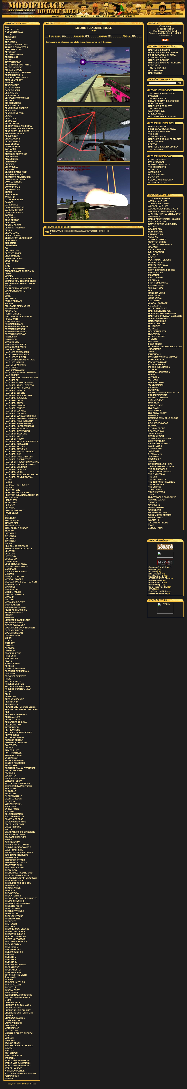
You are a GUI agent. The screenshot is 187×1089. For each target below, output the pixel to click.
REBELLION (10, 697)
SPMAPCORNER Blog (160, 578)
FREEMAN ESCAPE (14, 324)
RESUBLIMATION (13, 725)
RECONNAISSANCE (14, 699)
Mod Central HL (157, 576)
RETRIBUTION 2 (12, 730)
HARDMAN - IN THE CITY (17, 485)
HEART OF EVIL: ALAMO (17, 492)
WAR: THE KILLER (13, 1055)
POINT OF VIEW (12, 663)
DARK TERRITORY (14, 210)
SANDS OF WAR (156, 436)
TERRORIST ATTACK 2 (16, 862)
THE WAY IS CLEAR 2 (15, 934)
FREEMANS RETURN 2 (15, 332)
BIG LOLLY (10, 100)
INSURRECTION (12, 526)
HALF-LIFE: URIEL (14, 472)
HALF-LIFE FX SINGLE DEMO (19, 383)
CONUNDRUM (11, 184)
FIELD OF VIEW (155, 278)
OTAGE (8, 640)
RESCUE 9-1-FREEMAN (16, 714)
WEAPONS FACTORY (158, 512)
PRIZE (8, 679)
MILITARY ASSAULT (157, 362)
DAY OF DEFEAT (156, 162)
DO (6, 248)
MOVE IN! (152, 369)
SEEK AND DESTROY (15, 778)
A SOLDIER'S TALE (14, 32)
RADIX (8, 691)
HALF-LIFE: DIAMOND (15, 406)
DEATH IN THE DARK (15, 228)
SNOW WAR (154, 451)
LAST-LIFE (10, 554)
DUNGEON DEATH (13, 258)
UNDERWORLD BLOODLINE (162, 497)
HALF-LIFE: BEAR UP (15, 390)
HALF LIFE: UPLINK (14, 362)
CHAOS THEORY (13, 151)
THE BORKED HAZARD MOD (19, 873)
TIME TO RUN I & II (14, 952)
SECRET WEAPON (13, 771)
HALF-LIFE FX (11, 380)
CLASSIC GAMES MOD (16, 172)
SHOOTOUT (10, 791)
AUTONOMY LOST (14, 80)
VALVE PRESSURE (13, 1023)
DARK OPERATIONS (14, 207)
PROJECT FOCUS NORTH (17, 686)
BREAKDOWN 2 (12, 141)
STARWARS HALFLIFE (15, 837)
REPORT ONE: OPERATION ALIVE (21, 709)
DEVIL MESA (11, 240)
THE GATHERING (156, 474)
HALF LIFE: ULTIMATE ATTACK (20, 360)
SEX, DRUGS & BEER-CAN (17, 783)
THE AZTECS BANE (14, 868)
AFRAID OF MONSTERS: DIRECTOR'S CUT (16, 48)
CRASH (8, 192)
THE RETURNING (13, 919)
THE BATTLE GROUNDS (160, 472)
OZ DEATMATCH (156, 385)
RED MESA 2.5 (11, 702)
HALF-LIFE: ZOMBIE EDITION (19, 477)
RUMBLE (9, 748)
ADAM (8, 39)
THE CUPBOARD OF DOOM (18, 883)
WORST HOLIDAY (13, 1068)
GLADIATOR (154, 301)
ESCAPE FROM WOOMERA (18, 288)
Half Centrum (156, 574)
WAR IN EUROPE (156, 507)
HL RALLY (153, 169)
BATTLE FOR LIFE (157, 221)
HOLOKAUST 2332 (157, 331)
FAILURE (9, 303)
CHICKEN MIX (11, 157)
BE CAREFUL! (11, 93)
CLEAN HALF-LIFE (14, 174)
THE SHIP (152, 477)
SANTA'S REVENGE (14, 760)
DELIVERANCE (12, 233)
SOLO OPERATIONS (14, 817)
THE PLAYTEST (12, 914)
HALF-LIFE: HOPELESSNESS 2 (19, 426)
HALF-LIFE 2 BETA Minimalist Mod (21, 377)
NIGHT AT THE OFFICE (16, 610)
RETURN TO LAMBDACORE (18, 732)
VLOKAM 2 (10, 1040)
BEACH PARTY (12, 95)
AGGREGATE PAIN (14, 54)
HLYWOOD (10, 508)
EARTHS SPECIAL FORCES (161, 270)
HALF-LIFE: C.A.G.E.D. (16, 398)
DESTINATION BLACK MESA (18, 238)
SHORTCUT (10, 794)
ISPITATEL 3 (10, 538)
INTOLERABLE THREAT (16, 528)
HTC (7, 515)
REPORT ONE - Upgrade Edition (20, 707)
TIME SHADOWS (12, 949)
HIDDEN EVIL (11, 500)
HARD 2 (8, 482)
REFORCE (153, 415)
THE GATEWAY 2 (13, 896)
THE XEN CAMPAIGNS (15, 936)
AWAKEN (9, 82)
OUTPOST (10, 643)
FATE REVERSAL (13, 309)
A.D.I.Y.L (9, 34)
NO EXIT (9, 615)
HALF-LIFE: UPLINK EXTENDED (20, 464)
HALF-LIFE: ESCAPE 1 (15, 411)
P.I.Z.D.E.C (10, 648)
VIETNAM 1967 (12, 1028)
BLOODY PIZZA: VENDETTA (18, 126)
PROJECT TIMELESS (158, 398)
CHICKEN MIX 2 (12, 159)
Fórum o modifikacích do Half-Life (165, 33)
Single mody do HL (159, 587)
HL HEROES (154, 326)
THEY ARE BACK (13, 944)
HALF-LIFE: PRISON (14, 439)
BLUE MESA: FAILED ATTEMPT (20, 128)
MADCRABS (10, 569)
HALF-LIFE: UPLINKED (16, 467)
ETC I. (7, 293)
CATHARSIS (10, 149)
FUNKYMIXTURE (156, 285)
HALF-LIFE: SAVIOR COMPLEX (20, 452)
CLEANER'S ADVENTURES (17, 177)
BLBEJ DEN (10, 118)
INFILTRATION (12, 520)
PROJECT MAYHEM (157, 395)
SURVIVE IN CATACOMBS (17, 845)
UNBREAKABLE (12, 1002)
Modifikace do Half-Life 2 (165, 31)
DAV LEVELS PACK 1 (15, 212)
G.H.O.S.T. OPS (155, 288)
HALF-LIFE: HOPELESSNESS (19, 423)
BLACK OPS (11, 111)
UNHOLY (9, 1015)
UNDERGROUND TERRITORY (19, 1013)
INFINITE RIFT (11, 523)
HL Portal (154, 571)
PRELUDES (10, 674)
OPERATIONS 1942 (14, 633)
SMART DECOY (12, 806)
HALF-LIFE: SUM (13, 454)
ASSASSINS (154, 216)
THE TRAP (10, 926)
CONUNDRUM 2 (12, 187)
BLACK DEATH (12, 105)
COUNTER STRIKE (157, 159)
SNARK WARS (155, 446)
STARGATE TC (155, 454)
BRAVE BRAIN (11, 136)
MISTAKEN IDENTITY (15, 602)
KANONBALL (154, 354)
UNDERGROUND (13, 1008)
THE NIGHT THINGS (14, 911)
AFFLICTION (11, 42)
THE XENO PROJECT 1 (16, 939)
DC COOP (153, 255)
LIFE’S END (10, 556)
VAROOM (152, 502)
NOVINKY (56, 16)
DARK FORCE (11, 205)
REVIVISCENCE (12, 735)
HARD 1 (8, 480)
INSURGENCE (155, 344)
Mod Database (157, 580)
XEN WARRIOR (12, 1076)
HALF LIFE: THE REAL (15, 357)
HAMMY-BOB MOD (157, 321)
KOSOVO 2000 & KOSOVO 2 (18, 549)
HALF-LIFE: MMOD (14, 436)
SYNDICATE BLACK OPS (160, 464)
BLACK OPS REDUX (14, 113)
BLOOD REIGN (12, 123)
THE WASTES (154, 487)
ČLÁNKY (97, 16)
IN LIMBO (152, 339)
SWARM (152, 461)
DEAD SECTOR (12, 220)
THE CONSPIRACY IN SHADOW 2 (21, 878)
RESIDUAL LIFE (12, 717)
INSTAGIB (153, 341)
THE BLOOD (11, 870)
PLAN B (8, 661)
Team (34, 1084)
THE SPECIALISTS (157, 98)
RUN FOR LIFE (12, 750)
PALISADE (153, 387)
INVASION (9, 531)
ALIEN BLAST (11, 57)
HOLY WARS (154, 334)
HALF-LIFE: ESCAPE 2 (15, 413)
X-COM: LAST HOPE (158, 523)
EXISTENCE (153, 275)
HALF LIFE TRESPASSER (17, 352)
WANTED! (9, 1050)
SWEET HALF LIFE (14, 850)
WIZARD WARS (155, 518)
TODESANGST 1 (12, 967)
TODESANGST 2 (12, 970)
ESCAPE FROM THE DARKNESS (20, 281)
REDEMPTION (11, 704)
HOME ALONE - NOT (15, 510)
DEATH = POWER (13, 225)
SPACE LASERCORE (14, 824)
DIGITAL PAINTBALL (158, 265)
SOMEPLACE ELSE (14, 819)
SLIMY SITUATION (13, 804)
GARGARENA (155, 298)
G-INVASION (11, 339)
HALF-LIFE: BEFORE (15, 393)
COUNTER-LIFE (12, 189)
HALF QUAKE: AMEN (15, 370)
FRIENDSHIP (11, 337)
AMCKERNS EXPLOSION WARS (163, 209)
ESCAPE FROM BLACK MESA (19, 278)
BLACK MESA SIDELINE (16, 108)
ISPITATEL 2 (10, 536)
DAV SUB (9, 215)
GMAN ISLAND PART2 (15, 347)
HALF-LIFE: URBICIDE (15, 469)
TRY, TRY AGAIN (13, 985)
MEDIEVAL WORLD (14, 579)
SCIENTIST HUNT (156, 441)
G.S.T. (151, 290)
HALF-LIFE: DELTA (14, 403)
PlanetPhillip (156, 585)
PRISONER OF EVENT (15, 676)
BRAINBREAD (155, 229)
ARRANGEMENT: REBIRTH (18, 72)
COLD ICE (153, 237)
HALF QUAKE (11, 367)
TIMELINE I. (10, 957)
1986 (7, 27)
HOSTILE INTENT (156, 175)
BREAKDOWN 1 (12, 139)
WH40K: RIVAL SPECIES (159, 515)
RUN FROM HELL (13, 753)
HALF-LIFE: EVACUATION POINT (20, 416)
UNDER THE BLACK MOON (18, 1005)
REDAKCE (130, 16)
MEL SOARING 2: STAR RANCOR (21, 582)
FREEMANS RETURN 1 (15, 329)
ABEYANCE (10, 37)
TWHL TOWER (12, 992)
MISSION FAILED (13, 592)
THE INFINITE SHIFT (14, 901)
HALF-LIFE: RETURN (15, 446)
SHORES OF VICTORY (159, 443)
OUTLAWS (153, 380)
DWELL (8, 263)
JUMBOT (152, 352)
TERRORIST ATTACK (15, 860)
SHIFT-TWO (10, 788)
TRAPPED (9, 980)
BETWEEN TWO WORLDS (17, 98)
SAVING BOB (11, 765)
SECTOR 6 (10, 773)
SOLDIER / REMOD (14, 814)
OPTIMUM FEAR (12, 635)
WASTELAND (154, 510)
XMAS (151, 525)
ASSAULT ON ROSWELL (16, 77)
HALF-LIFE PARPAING (159, 318)
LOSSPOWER (11, 561)
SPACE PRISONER (13, 827)
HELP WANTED (12, 497)
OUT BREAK (154, 377)
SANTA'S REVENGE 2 (15, 763)
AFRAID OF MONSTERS (16, 45)
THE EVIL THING (13, 888)
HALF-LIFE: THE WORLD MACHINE (22, 462)
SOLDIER (9, 811)
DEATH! (152, 257)
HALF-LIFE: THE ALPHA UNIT (19, 457)
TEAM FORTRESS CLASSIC (161, 466)
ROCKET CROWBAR (158, 423)
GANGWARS (154, 295)
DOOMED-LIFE (12, 251)
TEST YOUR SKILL (14, 865)
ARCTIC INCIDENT (13, 67)
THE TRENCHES (156, 484)
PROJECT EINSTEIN (14, 684)
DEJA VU (9, 230)
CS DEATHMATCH (156, 250)
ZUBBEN (9, 1078)
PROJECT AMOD (13, 681)
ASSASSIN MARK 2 (14, 75)
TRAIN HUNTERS (156, 492)
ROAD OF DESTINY (14, 740)
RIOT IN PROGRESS (14, 737)
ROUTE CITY (11, 745)
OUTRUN (9, 646)
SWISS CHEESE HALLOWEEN (19, 852)
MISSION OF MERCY (14, 594)
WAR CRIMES (11, 1053)
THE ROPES (10, 921)
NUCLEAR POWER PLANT (17, 620)
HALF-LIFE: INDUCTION (16, 429)
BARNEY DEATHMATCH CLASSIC (164, 219)
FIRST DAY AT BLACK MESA (18, 316)
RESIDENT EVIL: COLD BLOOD (163, 418)
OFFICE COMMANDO (15, 625)
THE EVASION (11, 885)
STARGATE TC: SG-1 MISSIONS (20, 832)
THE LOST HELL (13, 908)
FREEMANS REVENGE (15, 334)
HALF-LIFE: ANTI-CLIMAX (17, 388)
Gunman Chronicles (159, 567)
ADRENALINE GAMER (158, 204)
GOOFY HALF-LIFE (157, 308)
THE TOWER (11, 924)
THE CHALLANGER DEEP (17, 875)
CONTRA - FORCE (157, 239)
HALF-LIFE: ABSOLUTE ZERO (19, 385)
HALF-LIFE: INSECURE (16, 434)
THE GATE (10, 891)
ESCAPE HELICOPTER (15, 291)
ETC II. (8, 296)
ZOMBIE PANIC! (155, 528)
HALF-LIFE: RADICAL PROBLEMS (21, 441)
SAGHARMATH (12, 758)
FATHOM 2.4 (10, 311)
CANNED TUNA (155, 234)
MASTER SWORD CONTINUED (163, 357)
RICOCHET (153, 177)
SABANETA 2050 (156, 431)
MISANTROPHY (12, 589)
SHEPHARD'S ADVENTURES (18, 786)
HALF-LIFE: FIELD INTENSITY (19, 421)
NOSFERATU (11, 617)
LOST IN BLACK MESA (16, 564)
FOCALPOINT (11, 319)
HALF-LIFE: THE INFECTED (18, 459)
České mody (165, 27)
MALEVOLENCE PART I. (16, 571)
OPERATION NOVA (14, 630)
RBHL (7, 694)
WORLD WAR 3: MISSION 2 (17, 1063)
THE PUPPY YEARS (14, 916)
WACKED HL (154, 505)
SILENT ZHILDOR (13, 799)
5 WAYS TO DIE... (13, 29)
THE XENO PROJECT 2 (16, 942)
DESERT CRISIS (155, 262)
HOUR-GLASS (11, 513)
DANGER (9, 202)
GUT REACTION (12, 349)
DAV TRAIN (10, 217)
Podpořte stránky (165, 29)
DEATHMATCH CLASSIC (159, 260)
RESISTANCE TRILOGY (16, 722)
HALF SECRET (12, 375)
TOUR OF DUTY (156, 489)
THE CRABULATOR (14, 880)
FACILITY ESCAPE (13, 301)
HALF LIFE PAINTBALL (159, 311)
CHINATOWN (11, 162)
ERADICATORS (155, 272)
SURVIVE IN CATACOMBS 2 (18, 847)
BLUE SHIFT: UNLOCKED (17, 131)
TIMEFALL (10, 954)
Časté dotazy (165, 35)
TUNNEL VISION (12, 990)
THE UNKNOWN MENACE (17, 929)
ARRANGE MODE (13, 70)
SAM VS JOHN (155, 433)
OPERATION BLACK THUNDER (20, 628)
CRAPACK (153, 247)
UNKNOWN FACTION (15, 1018)
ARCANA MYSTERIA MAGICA (162, 211)
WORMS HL (153, 520)
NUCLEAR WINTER (14, 623)
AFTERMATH (11, 52)
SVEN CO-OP (154, 172)
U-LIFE (8, 1000)
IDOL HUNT (10, 518)
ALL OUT (9, 60)
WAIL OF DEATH (12, 1043)
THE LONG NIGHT (13, 906)
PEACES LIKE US (13, 653)
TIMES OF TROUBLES (15, 965)
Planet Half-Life (157, 582)
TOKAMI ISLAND (13, 972)
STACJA (9, 829)
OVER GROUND (156, 382)
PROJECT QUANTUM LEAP (18, 689)
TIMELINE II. (10, 959)
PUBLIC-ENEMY (155, 400)
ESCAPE (9, 276)
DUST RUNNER (12, 261)
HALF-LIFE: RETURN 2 (16, 449)
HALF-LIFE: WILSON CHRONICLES (22, 474)
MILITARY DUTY (12, 584)
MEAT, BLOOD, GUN (14, 577)
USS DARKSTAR (12, 1020)
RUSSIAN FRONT (156, 428)
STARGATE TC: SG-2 (15, 834)
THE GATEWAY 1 (13, 893)
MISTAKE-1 (10, 600)
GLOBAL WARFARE (157, 303)
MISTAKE (9, 597)
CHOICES (9, 164)
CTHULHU (10, 197)
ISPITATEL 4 (10, 541)
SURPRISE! (153, 456)
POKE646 (9, 666)
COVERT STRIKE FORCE (160, 244)
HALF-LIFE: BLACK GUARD (18, 395)
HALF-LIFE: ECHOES (15, 408)
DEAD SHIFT (11, 223)
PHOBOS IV (10, 656)
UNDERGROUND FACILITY (17, 1010)
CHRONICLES (11, 167)
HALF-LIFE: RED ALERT (16, 444)
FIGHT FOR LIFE (13, 314)
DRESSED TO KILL (14, 253)
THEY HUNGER (12, 947)
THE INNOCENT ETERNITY (17, 903)
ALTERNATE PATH (13, 62)
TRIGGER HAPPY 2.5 (15, 982)
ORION (8, 638)
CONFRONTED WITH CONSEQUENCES (15, 180)
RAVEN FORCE (155, 405)
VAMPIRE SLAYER (156, 500)
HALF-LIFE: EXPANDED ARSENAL (21, 418)
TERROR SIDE (11, 857)
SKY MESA (10, 801)
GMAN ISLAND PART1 (15, 344)
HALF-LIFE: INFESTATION (17, 431)
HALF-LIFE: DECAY (14, 400)
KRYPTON (10, 551)
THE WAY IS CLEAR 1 (15, 931)
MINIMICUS (10, 587)
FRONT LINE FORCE (158, 283)
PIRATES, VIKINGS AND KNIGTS (163, 392)
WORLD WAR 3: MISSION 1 (17, 1060)
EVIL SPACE (10, 298)
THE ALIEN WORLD (157, 469)
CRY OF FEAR (11, 194)
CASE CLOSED (12, 144)
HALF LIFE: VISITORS (15, 365)
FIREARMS (153, 280)
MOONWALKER (12, 605)
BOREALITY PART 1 (14, 134)
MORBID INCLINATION (159, 367)
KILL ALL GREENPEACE (16, 546)
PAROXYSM (153, 390)
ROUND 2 (152, 426)
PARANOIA (10, 651)
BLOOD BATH (11, 121)
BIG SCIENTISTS (13, 103)
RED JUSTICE (154, 410)
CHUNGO (9, 169)
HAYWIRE (9, 487)
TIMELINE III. (11, 962)
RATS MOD (153, 403)
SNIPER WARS (155, 449)
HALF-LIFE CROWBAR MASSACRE (165, 316)
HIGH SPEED (11, 503)
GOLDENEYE (154, 306)
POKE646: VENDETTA (15, 668)
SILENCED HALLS (13, 796)
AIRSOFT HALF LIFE (158, 206)
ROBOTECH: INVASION (16, 742)
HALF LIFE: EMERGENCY (17, 355)
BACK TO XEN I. (12, 88)
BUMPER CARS (155, 232)
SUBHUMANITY (12, 842)
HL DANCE (10, 505)
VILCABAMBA (11, 1031)
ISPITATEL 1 (10, 533)
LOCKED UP (11, 559)
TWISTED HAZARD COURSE (18, 995)
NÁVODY (85, 16)
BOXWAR (152, 227)
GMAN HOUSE (12, 342)
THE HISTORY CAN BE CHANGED (21, 898)
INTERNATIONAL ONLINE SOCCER (165, 346)
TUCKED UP (10, 987)
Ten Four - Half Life (159, 591)
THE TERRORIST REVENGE (161, 482)
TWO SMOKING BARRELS (17, 997)
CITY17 (153, 589)
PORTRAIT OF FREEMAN (17, 671)
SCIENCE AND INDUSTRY (160, 180)
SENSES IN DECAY (13, 781)
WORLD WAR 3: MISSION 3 (17, 1066)
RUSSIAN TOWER (13, 755)
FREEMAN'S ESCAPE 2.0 (16, 326)
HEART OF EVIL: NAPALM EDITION (22, 495)
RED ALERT (154, 408)
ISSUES (8, 543)
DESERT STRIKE (13, 235)
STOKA (8, 839)
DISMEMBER (11, 245)
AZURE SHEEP (12, 85)
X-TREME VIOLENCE (14, 1071)
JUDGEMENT (154, 349)
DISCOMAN (10, 243)
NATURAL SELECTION (159, 164)
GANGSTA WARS (156, 293)
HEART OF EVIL (12, 490)
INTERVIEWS (71, 16)
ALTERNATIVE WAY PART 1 (18, 65)
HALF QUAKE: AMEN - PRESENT (20, 372)
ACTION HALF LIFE (157, 182)
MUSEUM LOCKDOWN (15, 607)
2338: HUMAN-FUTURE (159, 198)
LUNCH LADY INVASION (16, 566)
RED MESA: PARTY (157, 413)
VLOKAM (9, 1038)
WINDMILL (10, 1058)
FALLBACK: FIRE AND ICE (17, 306)
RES (7, 712)
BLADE (8, 116)
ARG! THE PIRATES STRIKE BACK (164, 214)
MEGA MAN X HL (156, 359)
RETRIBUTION (12, 727)
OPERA (151, 375)
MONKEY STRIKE (156, 364)
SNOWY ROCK (12, 809)
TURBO (152, 495)
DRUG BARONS (12, 256)
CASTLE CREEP (12, 146)
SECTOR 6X (10, 776)
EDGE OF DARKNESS (15, 268)
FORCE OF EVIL (12, 321)
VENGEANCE (11, 1025)
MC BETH (9, 574)
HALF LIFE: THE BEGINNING (162, 313)
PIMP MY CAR (11, 658)
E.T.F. (7, 266)
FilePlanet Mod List (159, 593)
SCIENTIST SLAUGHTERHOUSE (20, 768)
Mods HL (154, 569)
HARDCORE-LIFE (156, 324)
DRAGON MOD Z (156, 267)
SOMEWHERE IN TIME (15, 822)
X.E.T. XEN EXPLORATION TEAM (20, 1073)
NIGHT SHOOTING (14, 612)
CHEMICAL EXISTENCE (16, 154)
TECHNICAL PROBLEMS (16, 855)
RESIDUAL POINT (13, 720)
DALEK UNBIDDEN (14, 200)
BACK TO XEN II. (13, 90)
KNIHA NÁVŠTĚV (113, 16)
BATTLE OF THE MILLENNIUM (162, 224)
